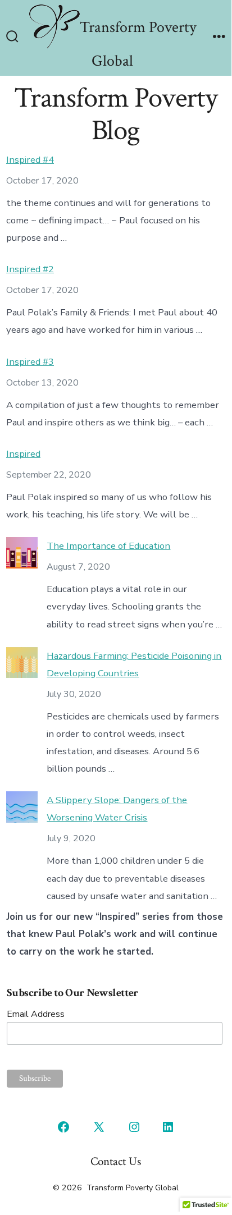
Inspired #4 (30, 159)
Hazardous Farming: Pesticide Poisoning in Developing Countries (134, 664)
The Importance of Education (108, 545)
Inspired (23, 453)
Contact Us (115, 1161)
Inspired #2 (30, 269)
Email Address (36, 1014)
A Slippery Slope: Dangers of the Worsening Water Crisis (117, 809)
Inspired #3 (30, 361)
